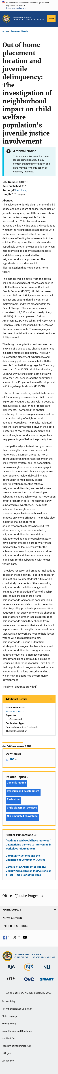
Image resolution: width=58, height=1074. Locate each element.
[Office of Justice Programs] (6, 19)
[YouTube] (26, 938)
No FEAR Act (8, 1038)
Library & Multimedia (19, 31)
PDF (12, 759)
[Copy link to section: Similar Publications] (34, 834)
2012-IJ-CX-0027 (15, 711)
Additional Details (16, 699)
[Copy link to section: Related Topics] (27, 776)
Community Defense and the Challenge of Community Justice (25, 857)
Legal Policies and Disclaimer (17, 1031)
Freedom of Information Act (16, 1045)
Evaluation (13, 799)
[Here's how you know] (29, 5)
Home (5, 31)
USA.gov (6, 1053)
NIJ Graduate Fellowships (22, 816)
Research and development (23, 790)
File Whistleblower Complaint (17, 1008)
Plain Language (9, 1016)
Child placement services (22, 807)
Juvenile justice (16, 782)
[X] (16, 938)
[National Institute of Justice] (47, 969)
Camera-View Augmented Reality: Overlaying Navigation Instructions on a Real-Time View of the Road (29, 870)
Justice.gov (8, 1060)
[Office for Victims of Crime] (29, 981)
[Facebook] (5, 938)
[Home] (29, 18)
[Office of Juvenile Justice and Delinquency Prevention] (11, 981)
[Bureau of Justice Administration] (11, 969)
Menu (51, 18)
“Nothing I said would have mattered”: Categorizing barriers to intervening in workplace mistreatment (29, 844)
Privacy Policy (9, 1023)
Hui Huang (21, 190)
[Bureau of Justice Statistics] (29, 971)
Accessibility (8, 1001)
